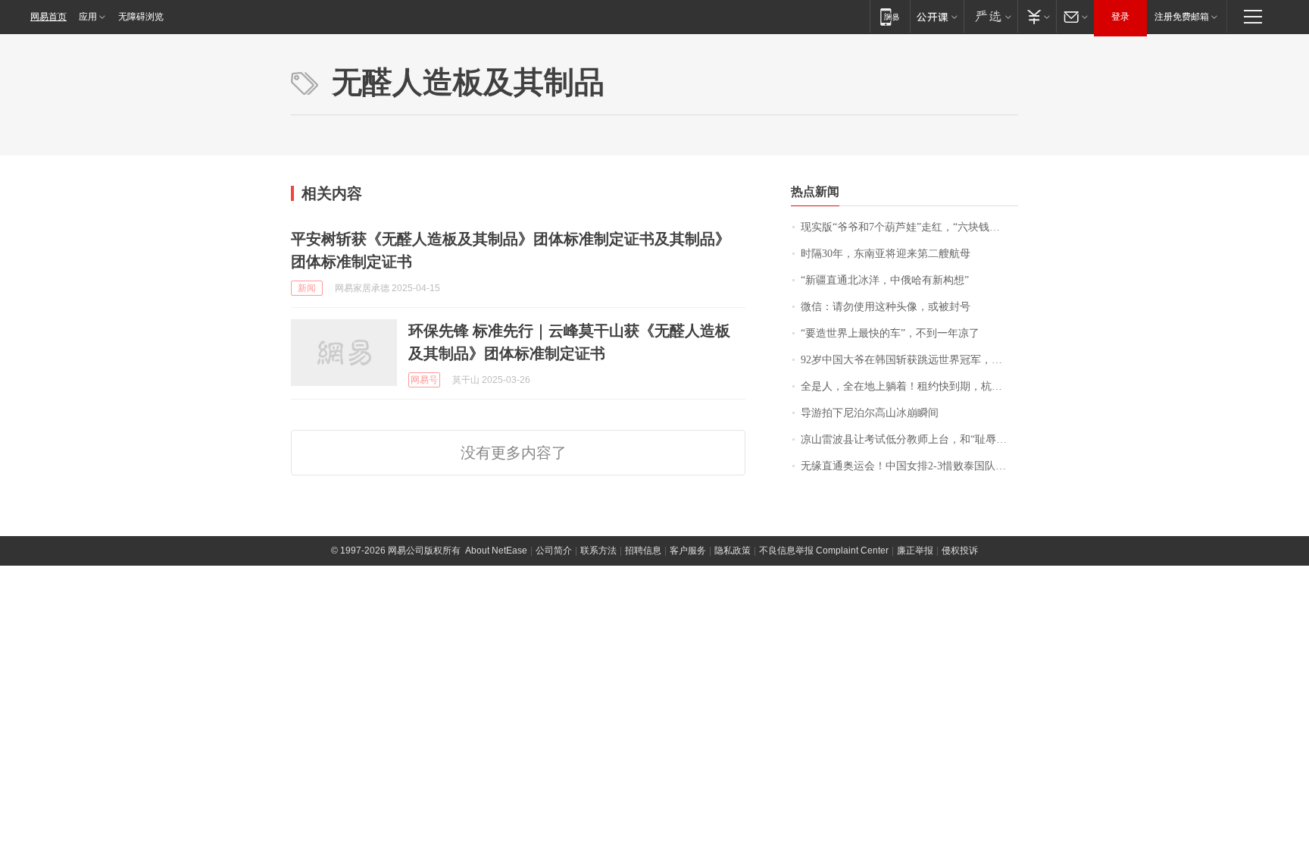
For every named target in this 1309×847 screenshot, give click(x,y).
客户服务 (688, 550)
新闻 (307, 288)
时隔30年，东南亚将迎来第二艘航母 (885, 253)
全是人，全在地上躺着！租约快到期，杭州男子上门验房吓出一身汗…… (909, 386)
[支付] (1036, 16)
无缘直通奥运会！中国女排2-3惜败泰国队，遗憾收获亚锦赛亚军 (909, 466)
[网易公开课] (937, 16)
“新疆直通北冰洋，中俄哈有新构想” (885, 280)
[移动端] (890, 16)
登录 (1120, 16)
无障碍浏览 (141, 16)
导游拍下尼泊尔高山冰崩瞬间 (870, 413)
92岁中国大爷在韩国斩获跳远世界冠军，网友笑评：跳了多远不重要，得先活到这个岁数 (909, 359)
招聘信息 (643, 550)
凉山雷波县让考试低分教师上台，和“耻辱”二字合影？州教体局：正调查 (909, 439)
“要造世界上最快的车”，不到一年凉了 (890, 333)
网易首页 (48, 16)
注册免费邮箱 (1181, 16)
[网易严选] (990, 16)
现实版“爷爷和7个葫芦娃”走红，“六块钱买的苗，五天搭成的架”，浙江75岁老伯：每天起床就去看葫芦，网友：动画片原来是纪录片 (909, 227)
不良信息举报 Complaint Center (824, 550)
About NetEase (496, 550)
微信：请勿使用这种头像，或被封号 (885, 306)
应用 (88, 16)
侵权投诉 (960, 550)
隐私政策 (732, 550)
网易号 (424, 380)
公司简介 (554, 550)
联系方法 (598, 550)
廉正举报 (915, 550)
